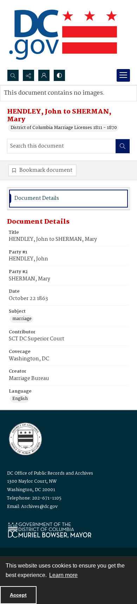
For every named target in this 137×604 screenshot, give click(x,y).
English (20, 398)
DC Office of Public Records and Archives (50, 473)
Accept (18, 595)
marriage (22, 319)
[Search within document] (123, 146)
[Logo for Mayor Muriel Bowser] (49, 530)
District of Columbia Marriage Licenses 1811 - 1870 (64, 127)
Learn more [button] (63, 575)
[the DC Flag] (63, 35)
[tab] (68, 199)
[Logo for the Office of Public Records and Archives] (25, 438)
